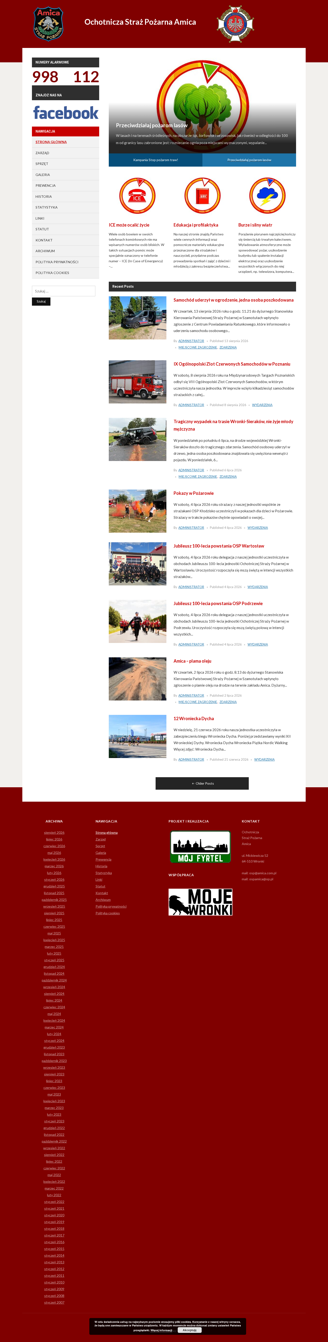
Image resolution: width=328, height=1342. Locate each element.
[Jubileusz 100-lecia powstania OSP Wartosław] (137, 563)
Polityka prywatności (57, 262)
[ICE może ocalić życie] (137, 194)
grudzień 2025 (54, 886)
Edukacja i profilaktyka (196, 225)
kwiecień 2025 (54, 940)
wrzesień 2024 (54, 987)
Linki (40, 218)
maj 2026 (54, 853)
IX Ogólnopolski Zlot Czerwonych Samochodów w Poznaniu (232, 364)
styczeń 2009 (54, 1289)
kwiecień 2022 (54, 1181)
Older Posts (205, 783)
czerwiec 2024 (54, 1007)
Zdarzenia (228, 347)
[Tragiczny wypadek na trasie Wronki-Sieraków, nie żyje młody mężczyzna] (137, 439)
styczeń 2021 (54, 1208)
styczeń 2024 (54, 1041)
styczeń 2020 (54, 1215)
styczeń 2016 (54, 1242)
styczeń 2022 (54, 1202)
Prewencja (46, 185)
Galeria (43, 175)
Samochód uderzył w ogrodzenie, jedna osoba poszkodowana (234, 300)
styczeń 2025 (54, 960)
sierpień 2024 (54, 994)
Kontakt (44, 240)
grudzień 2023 (54, 1047)
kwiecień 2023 (54, 1101)
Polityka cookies (52, 273)
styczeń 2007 (54, 1302)
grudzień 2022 (54, 1128)
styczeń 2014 (54, 1255)
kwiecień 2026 (54, 859)
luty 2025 (54, 953)
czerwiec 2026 (54, 846)
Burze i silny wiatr (255, 225)
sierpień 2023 (54, 1074)
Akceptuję (190, 1330)
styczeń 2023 (54, 1121)
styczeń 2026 (54, 879)
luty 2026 (54, 873)
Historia (44, 196)
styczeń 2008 (54, 1296)
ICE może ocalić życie (129, 225)
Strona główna (51, 142)
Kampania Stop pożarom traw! (151, 118)
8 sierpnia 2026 (235, 405)
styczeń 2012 (54, 1269)
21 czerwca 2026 (236, 759)
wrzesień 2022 (54, 1148)
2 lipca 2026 (233, 695)
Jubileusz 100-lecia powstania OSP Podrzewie (218, 603)
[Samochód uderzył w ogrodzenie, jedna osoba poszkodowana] (137, 317)
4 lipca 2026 (233, 528)
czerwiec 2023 (54, 1087)
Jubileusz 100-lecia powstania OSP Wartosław (219, 545)
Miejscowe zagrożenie (198, 347)
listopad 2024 (54, 973)
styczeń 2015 (54, 1249)
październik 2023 (54, 1061)
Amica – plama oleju (192, 661)
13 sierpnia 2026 (236, 341)
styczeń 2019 (54, 1222)
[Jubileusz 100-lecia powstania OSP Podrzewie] (137, 620)
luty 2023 (54, 1114)
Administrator (191, 341)
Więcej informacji (161, 1330)
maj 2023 (54, 1094)
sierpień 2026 (54, 832)
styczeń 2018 (54, 1228)
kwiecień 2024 (54, 1020)
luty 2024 (54, 1034)
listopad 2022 (54, 1134)
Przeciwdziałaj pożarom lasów (249, 160)
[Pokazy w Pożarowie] (137, 510)
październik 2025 (54, 900)
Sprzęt (42, 164)
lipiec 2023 (54, 1081)
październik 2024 (54, 980)
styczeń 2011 (54, 1275)
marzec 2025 (54, 947)
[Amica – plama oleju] (137, 678)
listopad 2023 (54, 1054)
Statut (42, 229)
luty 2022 (54, 1195)
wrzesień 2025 (54, 906)
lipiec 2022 (54, 1161)
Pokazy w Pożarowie (194, 493)
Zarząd (42, 153)
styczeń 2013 (54, 1262)
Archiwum (45, 251)
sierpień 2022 (54, 1155)
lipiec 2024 (54, 1000)
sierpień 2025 (54, 913)
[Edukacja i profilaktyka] (202, 194)
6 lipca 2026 (233, 470)
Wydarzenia (262, 405)
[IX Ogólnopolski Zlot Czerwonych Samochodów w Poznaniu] (137, 381)
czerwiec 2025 (54, 926)
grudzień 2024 (54, 967)
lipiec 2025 (54, 920)
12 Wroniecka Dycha (194, 718)
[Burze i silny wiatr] (267, 194)
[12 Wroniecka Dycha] (137, 736)
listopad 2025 (54, 893)
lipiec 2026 (54, 839)
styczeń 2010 (54, 1282)
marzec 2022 (54, 1188)
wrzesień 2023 (54, 1067)
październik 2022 (54, 1141)
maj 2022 (54, 1175)
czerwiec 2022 (54, 1168)
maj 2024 (54, 1014)
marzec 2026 (54, 866)
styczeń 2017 (54, 1235)
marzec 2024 (54, 1027)
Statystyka (47, 207)
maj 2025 (54, 933)
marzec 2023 (54, 1108)
